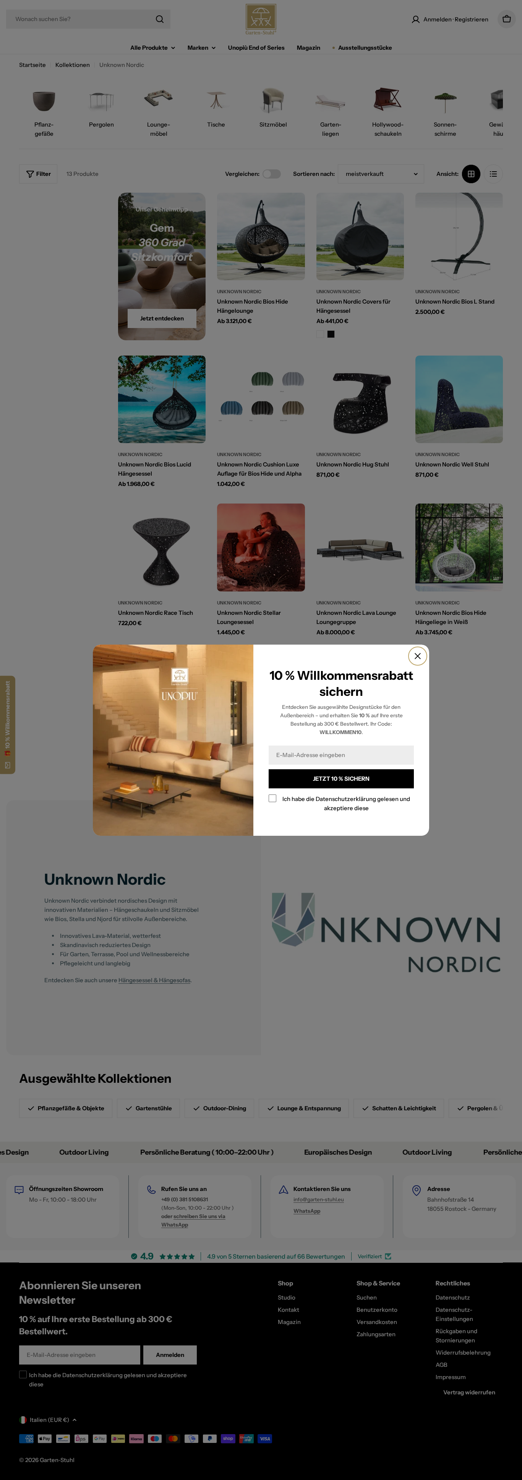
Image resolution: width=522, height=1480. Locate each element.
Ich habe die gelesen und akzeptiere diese (346, 803)
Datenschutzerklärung (346, 799)
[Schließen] (417, 656)
